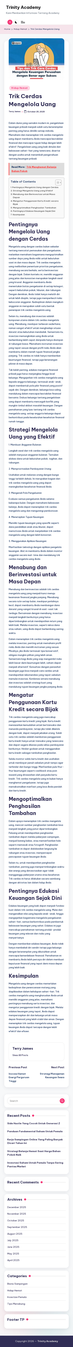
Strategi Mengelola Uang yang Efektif (33, 190)
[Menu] (22, 22)
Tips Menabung (16, 1303)
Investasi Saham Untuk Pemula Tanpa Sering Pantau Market (35, 1164)
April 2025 (13, 1260)
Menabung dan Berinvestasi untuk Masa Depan (34, 196)
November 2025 (16, 1213)
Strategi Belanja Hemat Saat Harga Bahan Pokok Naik (34, 1153)
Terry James (22, 1048)
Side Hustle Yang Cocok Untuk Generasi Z (33, 1123)
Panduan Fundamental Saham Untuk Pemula (35, 1131)
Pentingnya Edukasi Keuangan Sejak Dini (34, 211)
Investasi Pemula (17, 1297)
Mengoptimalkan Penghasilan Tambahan (34, 207)
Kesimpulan (19, 214)
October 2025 (15, 1220)
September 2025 (17, 1227)
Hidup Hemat (19, 88)
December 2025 (16, 1207)
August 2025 (14, 1233)
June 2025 (13, 1246)
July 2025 (12, 1240)
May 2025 (13, 1253)
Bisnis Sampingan (17, 1283)
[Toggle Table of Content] (57, 183)
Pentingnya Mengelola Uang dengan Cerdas (35, 187)
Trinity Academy (23, 7)
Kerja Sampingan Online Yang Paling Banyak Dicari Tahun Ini (35, 1141)
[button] (20, 1055)
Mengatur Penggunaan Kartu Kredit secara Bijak (35, 202)
